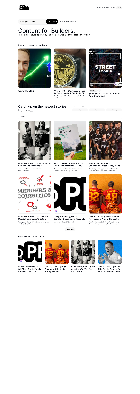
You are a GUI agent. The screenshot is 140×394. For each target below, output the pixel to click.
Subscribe (52, 21)
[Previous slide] (20, 74)
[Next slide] (119, 74)
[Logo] (24, 8)
